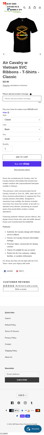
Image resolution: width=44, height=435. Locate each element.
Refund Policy (10, 325)
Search (8, 318)
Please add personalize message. (16, 94)
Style (4, 115)
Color (4, 125)
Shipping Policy (11, 351)
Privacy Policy (10, 338)
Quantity (6, 144)
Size (4, 134)
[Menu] (39, 7)
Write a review (20, 289)
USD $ (21, 395)
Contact (8, 344)
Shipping (6, 85)
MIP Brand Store (18, 424)
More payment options (22, 170)
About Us (8, 357)
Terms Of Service (12, 331)
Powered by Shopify (30, 424)
